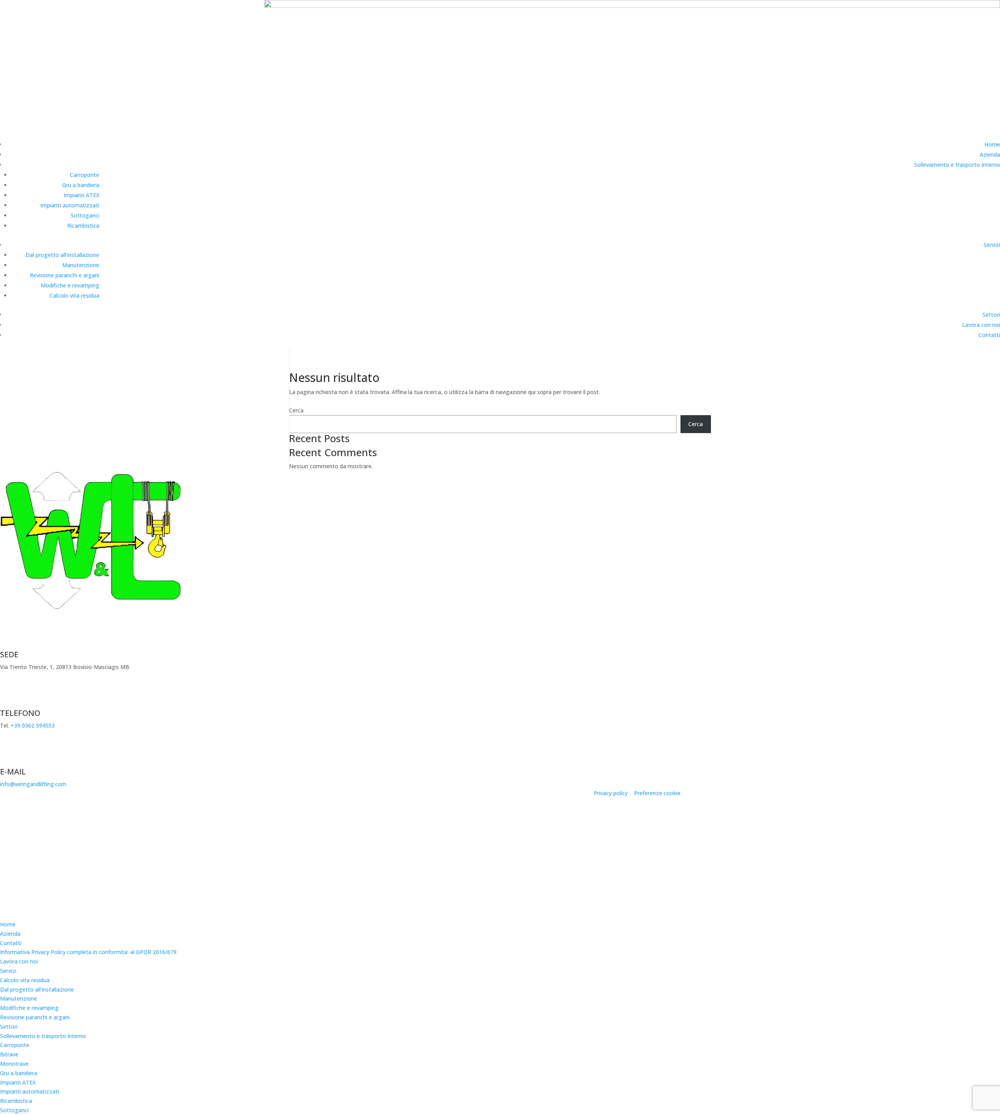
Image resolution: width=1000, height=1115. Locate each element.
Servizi (992, 244)
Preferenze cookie (657, 793)
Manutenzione (80, 265)
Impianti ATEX (81, 195)
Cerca (296, 410)
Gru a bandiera (80, 185)
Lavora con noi (981, 324)
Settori (991, 314)
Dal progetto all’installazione (62, 255)
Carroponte (84, 174)
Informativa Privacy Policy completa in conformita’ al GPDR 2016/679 (88, 952)
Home (992, 144)
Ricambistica (83, 225)
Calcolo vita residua (74, 295)
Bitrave (9, 1054)
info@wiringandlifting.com (33, 784)
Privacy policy (611, 793)
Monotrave (14, 1063)
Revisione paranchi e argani (64, 275)
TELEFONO (20, 713)
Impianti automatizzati (69, 205)
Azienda (990, 154)
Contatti (989, 335)
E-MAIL (13, 771)
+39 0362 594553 (33, 725)
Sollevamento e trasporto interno (957, 164)
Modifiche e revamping (70, 285)
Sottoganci (85, 215)
